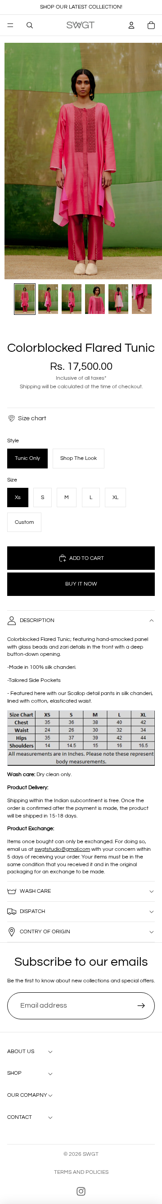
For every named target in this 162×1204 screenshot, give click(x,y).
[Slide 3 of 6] (71, 299)
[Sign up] (141, 1005)
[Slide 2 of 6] (48, 299)
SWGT (91, 1154)
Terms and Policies (81, 1172)
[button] (26, 418)
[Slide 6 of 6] (142, 299)
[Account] (131, 25)
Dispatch (32, 911)
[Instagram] (81, 1191)
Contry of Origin (45, 932)
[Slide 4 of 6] (95, 299)
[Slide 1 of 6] (25, 299)
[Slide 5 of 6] (118, 299)
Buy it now (81, 584)
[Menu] (10, 25)
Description (37, 620)
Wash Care (35, 891)
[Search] (30, 25)
